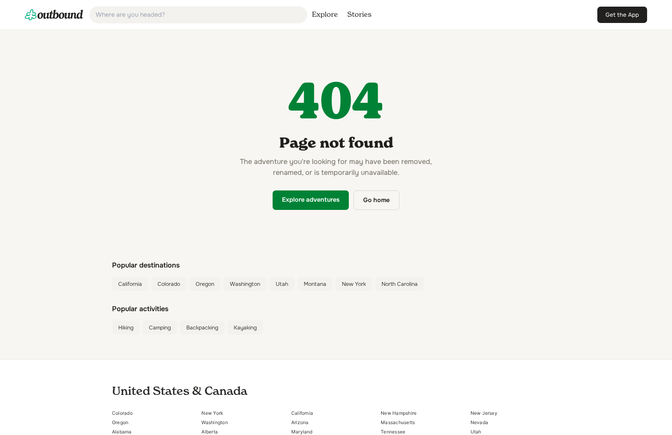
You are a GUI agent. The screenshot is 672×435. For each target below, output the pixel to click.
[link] (54, 14)
